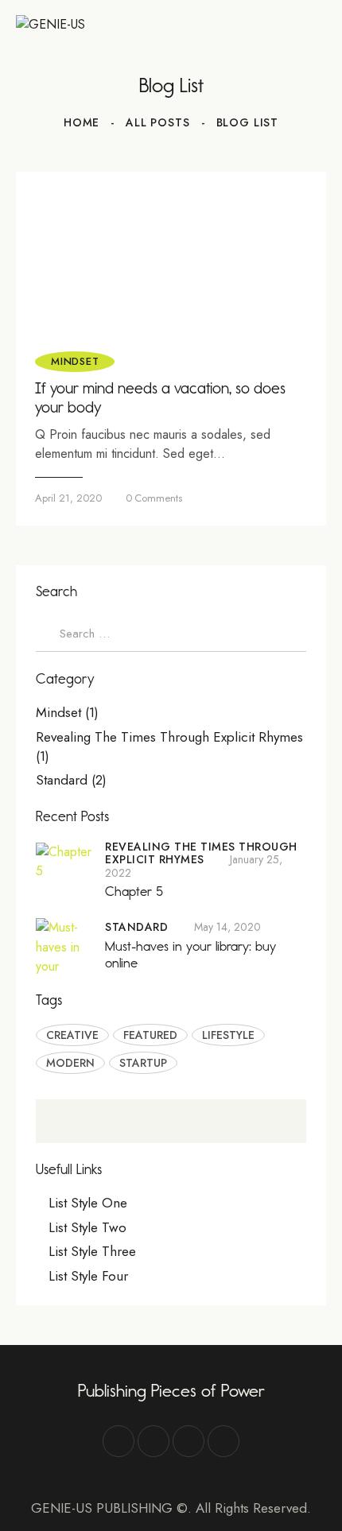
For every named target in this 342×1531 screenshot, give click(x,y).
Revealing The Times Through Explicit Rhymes (169, 736)
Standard (61, 779)
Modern (70, 1063)
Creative (72, 1035)
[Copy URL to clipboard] (223, 1441)
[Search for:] (171, 633)
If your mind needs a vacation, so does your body (160, 397)
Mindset (75, 361)
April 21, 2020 (68, 498)
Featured (150, 1035)
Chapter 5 (134, 891)
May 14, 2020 (227, 927)
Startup (143, 1063)
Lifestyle (228, 1035)
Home (81, 122)
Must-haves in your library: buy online (190, 954)
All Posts (158, 122)
